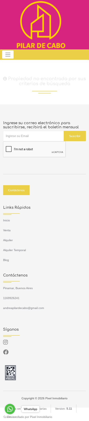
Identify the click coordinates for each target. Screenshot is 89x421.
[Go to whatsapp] (10, 409)
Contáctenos (16, 190)
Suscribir (75, 136)
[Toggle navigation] (8, 54)
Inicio (6, 220)
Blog (6, 260)
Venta (7, 230)
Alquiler (8, 240)
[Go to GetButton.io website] (10, 417)
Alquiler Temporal (14, 250)
